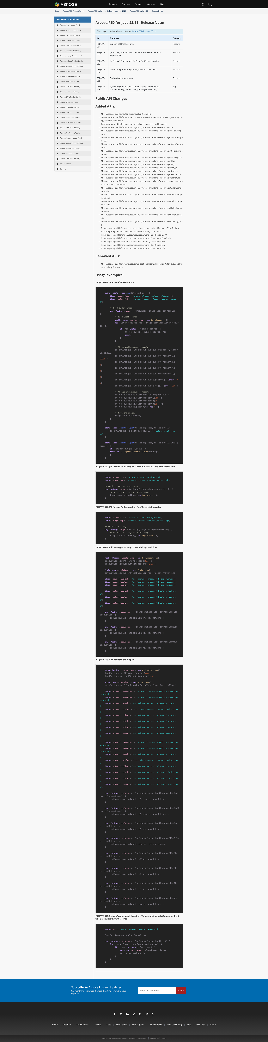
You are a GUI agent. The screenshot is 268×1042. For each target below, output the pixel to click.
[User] (203, 4)
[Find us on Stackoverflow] (134, 1014)
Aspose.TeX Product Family (69, 153)
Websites (151, 4)
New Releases (82, 1024)
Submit (181, 990)
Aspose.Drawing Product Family (71, 143)
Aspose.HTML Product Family (70, 97)
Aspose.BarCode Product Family (71, 61)
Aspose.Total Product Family (70, 25)
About (162, 4)
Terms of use (154, 1038)
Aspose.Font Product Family (70, 148)
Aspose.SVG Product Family (70, 133)
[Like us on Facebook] (115, 1014)
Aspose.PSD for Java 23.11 (144, 31)
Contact (163, 1038)
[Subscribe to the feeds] (153, 1014)
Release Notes (113, 11)
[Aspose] (65, 4)
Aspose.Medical (65, 164)
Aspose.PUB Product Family (70, 128)
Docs (109, 1024)
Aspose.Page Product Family (70, 112)
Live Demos (121, 1024)
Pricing (98, 1024)
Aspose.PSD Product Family (73, 11)
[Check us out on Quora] (140, 1014)
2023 (124, 11)
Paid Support (156, 1024)
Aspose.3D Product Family (69, 92)
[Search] (210, 4)
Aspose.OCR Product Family (70, 76)
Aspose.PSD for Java (96, 11)
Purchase (126, 4)
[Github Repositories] (147, 1014)
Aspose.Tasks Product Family (70, 71)
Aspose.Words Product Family (71, 30)
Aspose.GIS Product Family (69, 102)
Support (138, 4)
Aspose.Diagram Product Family (71, 66)
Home (56, 11)
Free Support (138, 1024)
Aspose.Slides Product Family (70, 51)
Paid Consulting (174, 1024)
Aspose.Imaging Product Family (71, 56)
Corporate (63, 169)
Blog (189, 1024)
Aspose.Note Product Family (70, 81)
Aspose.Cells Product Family (70, 40)
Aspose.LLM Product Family (70, 158)
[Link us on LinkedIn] (127, 1014)
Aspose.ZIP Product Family (69, 107)
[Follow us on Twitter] (121, 1014)
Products (113, 4)
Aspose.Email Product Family (70, 46)
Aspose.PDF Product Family (70, 35)
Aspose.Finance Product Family (71, 138)
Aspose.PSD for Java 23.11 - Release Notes (146, 11)
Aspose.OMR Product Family (70, 123)
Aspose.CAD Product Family (70, 87)
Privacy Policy (142, 1038)
